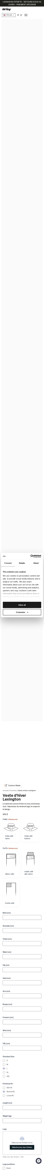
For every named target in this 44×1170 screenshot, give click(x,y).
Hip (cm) (6, 965)
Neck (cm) (7, 913)
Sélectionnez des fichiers (22, 1147)
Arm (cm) (6, 991)
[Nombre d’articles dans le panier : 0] (21, 15)
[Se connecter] (18, 15)
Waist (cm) (7, 952)
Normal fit (11, 1091)
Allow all (22, 605)
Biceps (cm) (7, 1004)
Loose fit (10, 1095)
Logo (5, 1129)
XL (8, 1072)
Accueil (5, 790)
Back (9, 1168)
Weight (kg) (7, 1116)
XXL (8, 1076)
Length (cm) (7, 1103)
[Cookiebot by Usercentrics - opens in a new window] (31, 556)
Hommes (13, 790)
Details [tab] (22, 563)
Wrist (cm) (7, 1030)
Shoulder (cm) (8, 926)
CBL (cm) (6, 1043)
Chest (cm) (7, 939)
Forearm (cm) (8, 1017)
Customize (20, 612)
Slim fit (9, 1088)
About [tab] (36, 563)
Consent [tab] (8, 563)
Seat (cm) (7, 978)
